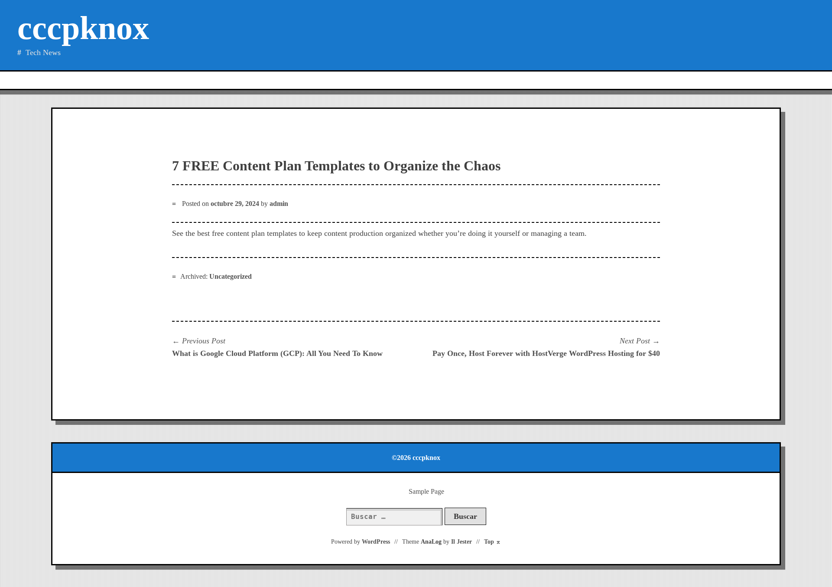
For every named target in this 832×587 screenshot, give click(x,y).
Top (492, 541)
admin (279, 203)
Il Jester (461, 541)
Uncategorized (230, 276)
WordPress (376, 541)
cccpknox (83, 28)
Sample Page (426, 491)
